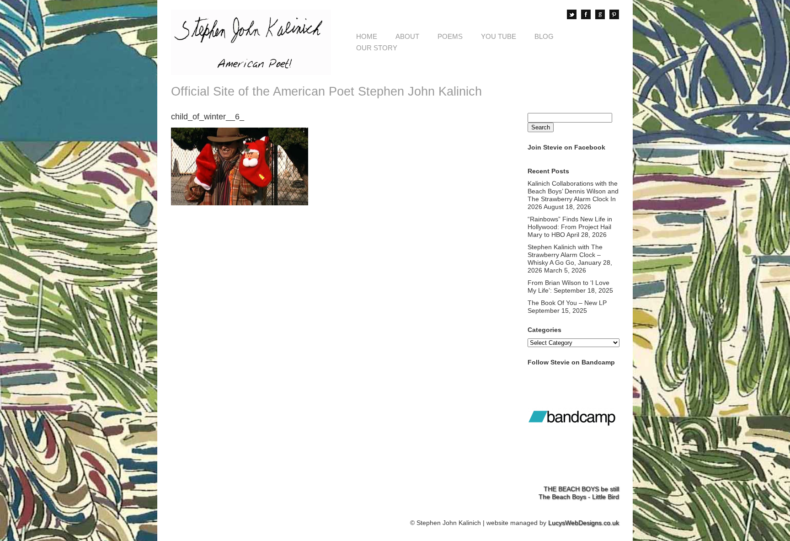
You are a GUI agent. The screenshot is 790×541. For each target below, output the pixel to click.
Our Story (376, 48)
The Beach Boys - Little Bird (579, 496)
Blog (544, 36)
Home (366, 36)
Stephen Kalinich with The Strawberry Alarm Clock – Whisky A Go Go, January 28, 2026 (570, 258)
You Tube (498, 36)
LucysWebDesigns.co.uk (583, 522)
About (407, 36)
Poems (450, 36)
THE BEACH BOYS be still (581, 489)
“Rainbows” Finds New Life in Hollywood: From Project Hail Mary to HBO (570, 226)
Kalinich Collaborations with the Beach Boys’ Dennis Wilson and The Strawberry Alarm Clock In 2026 (573, 195)
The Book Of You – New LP (567, 302)
